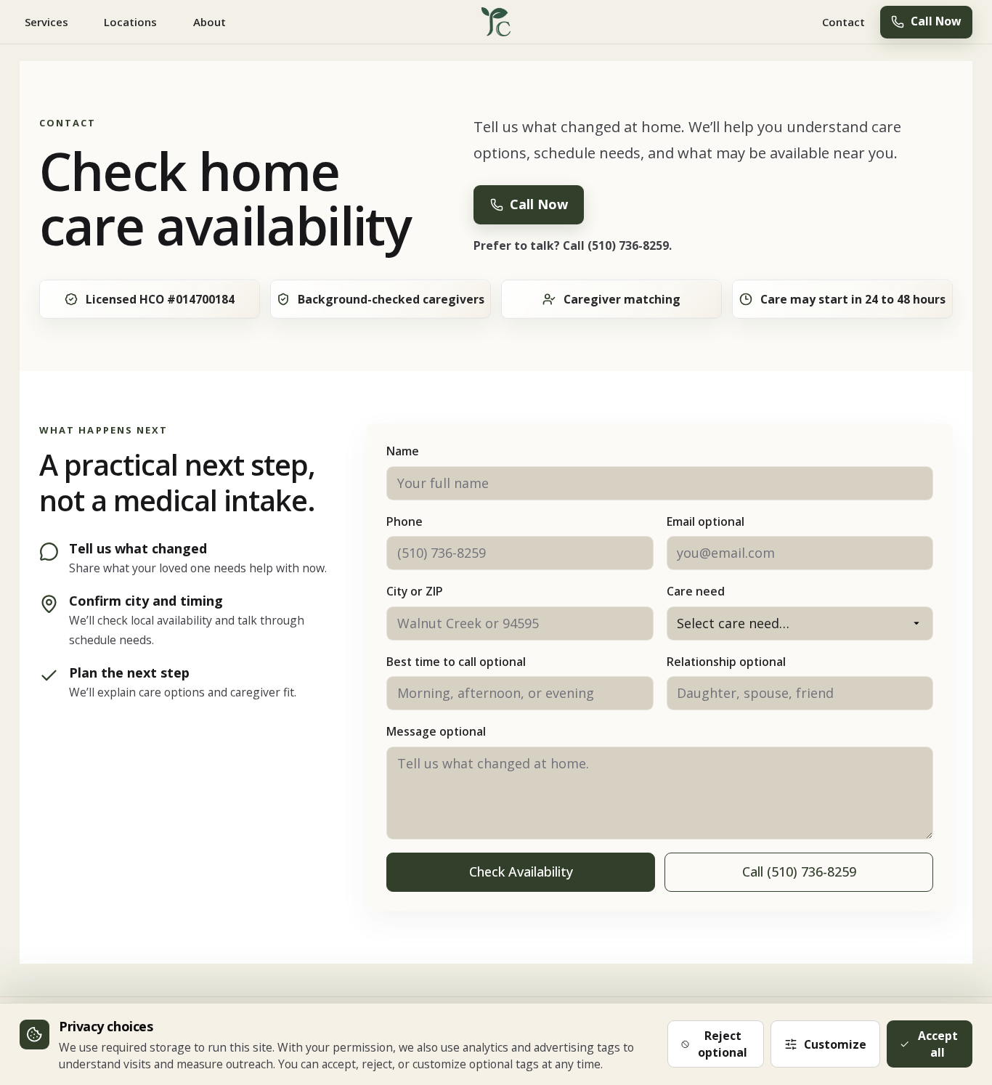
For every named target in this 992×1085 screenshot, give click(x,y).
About (209, 22)
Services (46, 22)
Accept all (938, 1044)
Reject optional (722, 1044)
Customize (835, 1044)
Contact (843, 22)
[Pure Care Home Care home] (496, 22)
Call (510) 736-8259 (799, 871)
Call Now (936, 21)
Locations (130, 22)
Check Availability (521, 871)
